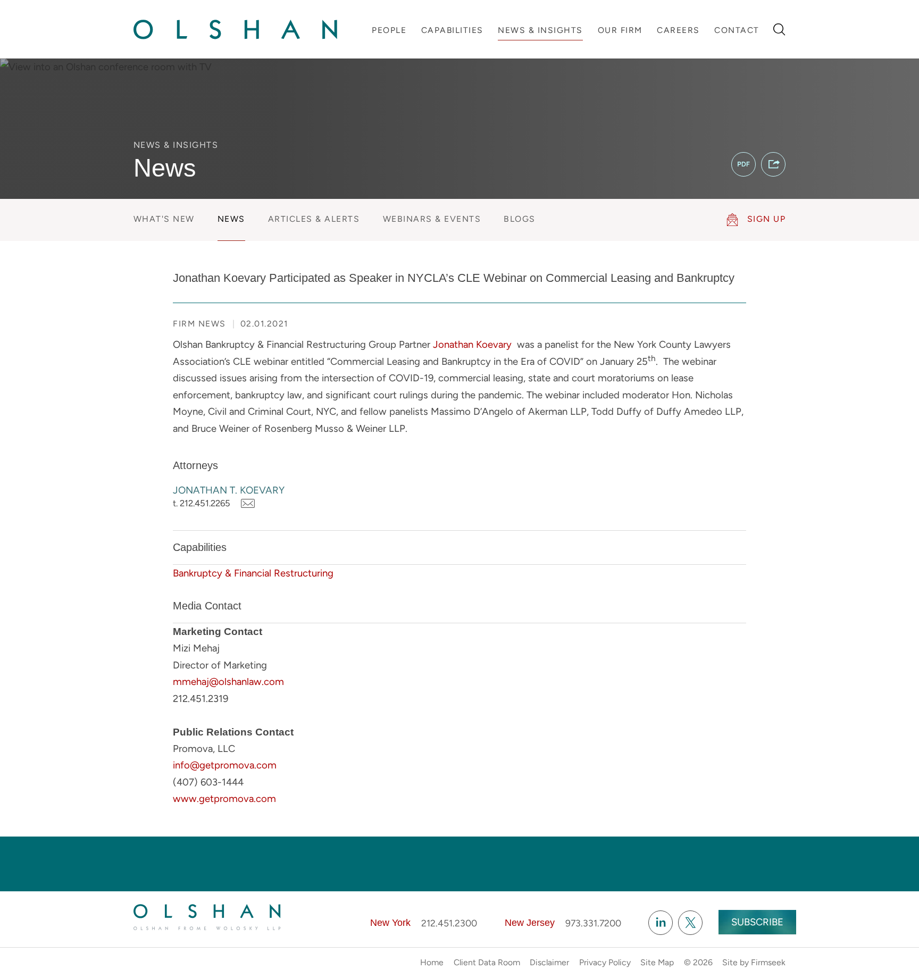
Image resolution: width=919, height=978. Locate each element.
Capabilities (452, 30)
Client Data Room (487, 962)
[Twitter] (690, 922)
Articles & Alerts (314, 219)
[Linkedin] (660, 922)
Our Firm (620, 30)
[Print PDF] (743, 164)
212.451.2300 (449, 923)
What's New (164, 219)
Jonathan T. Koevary (229, 490)
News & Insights (540, 30)
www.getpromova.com (224, 798)
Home (432, 962)
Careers (678, 30)
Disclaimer (549, 962)
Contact (736, 30)
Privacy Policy (605, 962)
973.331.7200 (593, 923)
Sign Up (766, 219)
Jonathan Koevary (472, 344)
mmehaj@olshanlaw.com (228, 681)
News (231, 219)
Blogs (520, 219)
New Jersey (530, 922)
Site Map (657, 962)
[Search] (779, 29)
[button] (773, 164)
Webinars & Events (432, 219)
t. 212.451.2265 (201, 503)
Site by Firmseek (754, 962)
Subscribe (757, 922)
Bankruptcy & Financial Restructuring (253, 573)
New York (390, 922)
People (389, 30)
